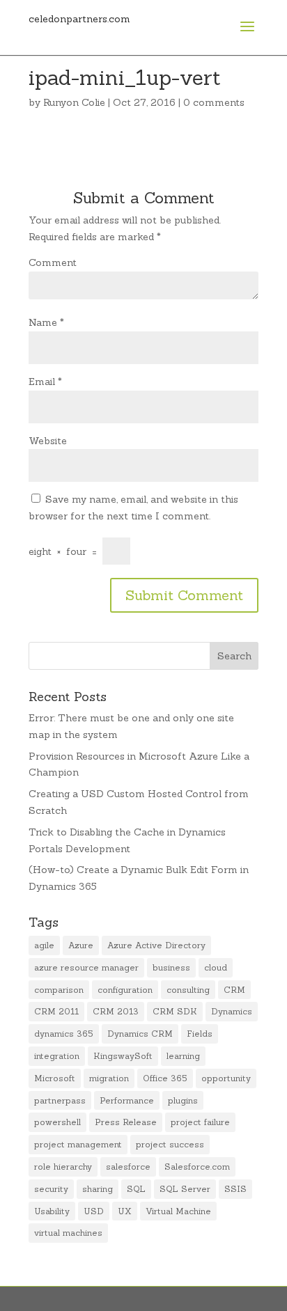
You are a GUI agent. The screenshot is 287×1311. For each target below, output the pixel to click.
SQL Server (185, 1189)
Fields (199, 1033)
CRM (234, 989)
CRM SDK (175, 1011)
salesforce (128, 1166)
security (51, 1189)
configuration (125, 989)
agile (44, 945)
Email (45, 381)
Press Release (126, 1122)
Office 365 (165, 1078)
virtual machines (68, 1232)
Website (48, 440)
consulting (188, 989)
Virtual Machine (178, 1211)
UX (125, 1211)
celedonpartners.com (79, 19)
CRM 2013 (116, 1011)
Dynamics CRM (140, 1033)
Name (46, 322)
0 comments (214, 102)
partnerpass (60, 1100)
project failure (200, 1122)
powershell (57, 1122)
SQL (136, 1189)
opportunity (226, 1078)
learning (183, 1056)
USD (94, 1211)
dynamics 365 (63, 1033)
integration (56, 1056)
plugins (183, 1100)
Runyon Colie (74, 102)
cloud (215, 967)
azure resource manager (86, 967)
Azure (80, 945)
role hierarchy (63, 1166)
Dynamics (231, 1011)
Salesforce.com (197, 1166)
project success (170, 1144)
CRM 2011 (56, 1011)
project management (78, 1144)
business (171, 967)
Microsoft (54, 1078)
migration (109, 1078)
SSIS (235, 1189)
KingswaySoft (123, 1056)
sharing (97, 1189)
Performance (127, 1100)
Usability (52, 1211)
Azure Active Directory (156, 945)
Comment (53, 262)
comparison (59, 989)
